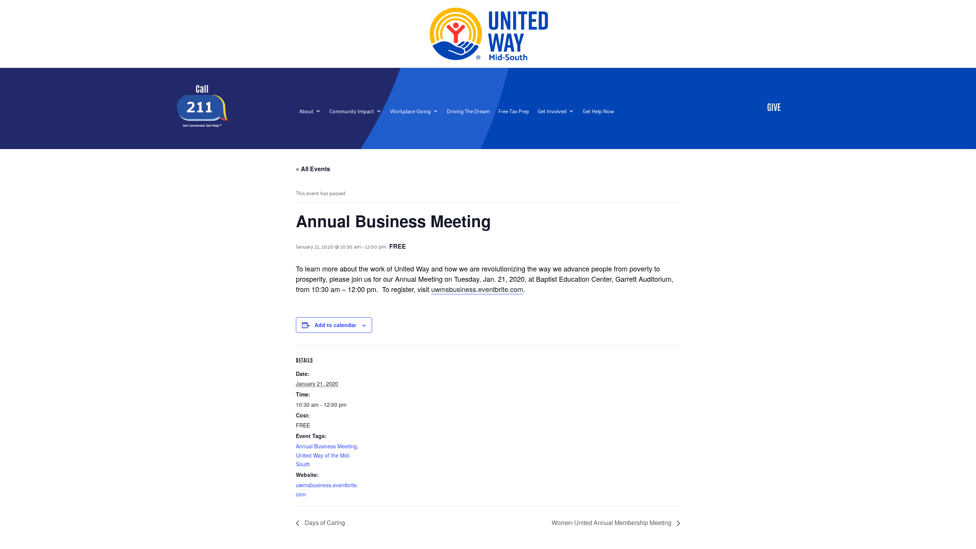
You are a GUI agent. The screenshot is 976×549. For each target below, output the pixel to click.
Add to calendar (335, 325)
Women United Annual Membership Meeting (612, 522)
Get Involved (552, 112)
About (306, 112)
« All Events (313, 168)
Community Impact (351, 112)
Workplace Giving (410, 112)
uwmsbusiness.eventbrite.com (477, 289)
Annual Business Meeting (326, 446)
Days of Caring (324, 522)
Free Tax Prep (513, 112)
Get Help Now (598, 112)
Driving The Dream (468, 112)
